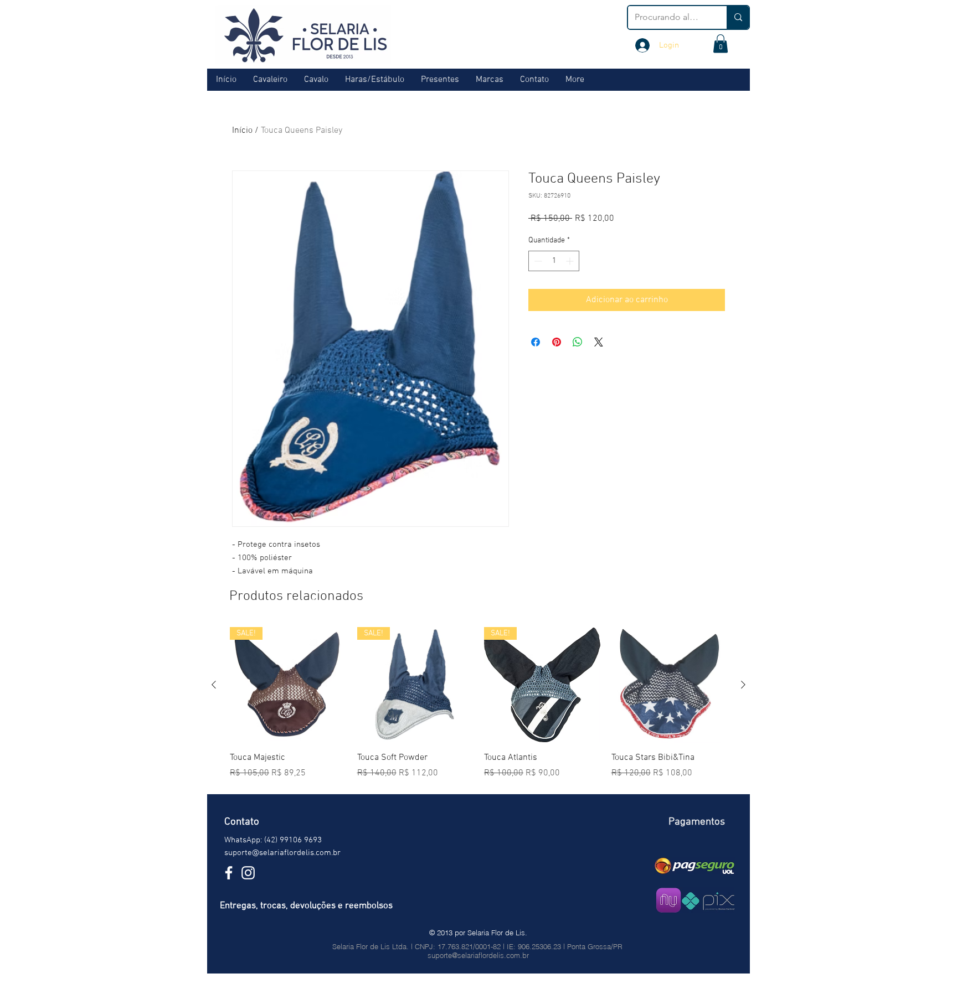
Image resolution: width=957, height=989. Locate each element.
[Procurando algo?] (738, 17)
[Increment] (571, 261)
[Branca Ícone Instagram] (248, 873)
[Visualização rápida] (669, 685)
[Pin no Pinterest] (556, 342)
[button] (720, 43)
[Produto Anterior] (213, 684)
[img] (694, 866)
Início (242, 130)
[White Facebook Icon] (229, 873)
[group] (478, 703)
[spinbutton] (554, 261)
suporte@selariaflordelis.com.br (282, 853)
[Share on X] (598, 342)
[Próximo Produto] (743, 684)
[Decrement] (537, 261)
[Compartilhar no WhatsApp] (577, 342)
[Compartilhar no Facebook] (535, 342)
